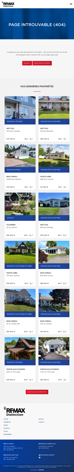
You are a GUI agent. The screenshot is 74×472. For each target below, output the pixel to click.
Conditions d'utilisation (34, 467)
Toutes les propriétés (37, 392)
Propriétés (7, 422)
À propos (6, 428)
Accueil (27, 63)
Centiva (41, 469)
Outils (6, 431)
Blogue (41, 419)
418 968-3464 (10, 459)
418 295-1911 (10, 450)
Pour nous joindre (42, 63)
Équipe (6, 425)
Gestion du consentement (49, 467)
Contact (41, 422)
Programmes (8, 434)
